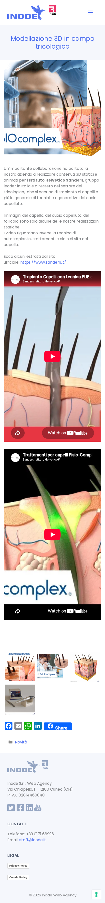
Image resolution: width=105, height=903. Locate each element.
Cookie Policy (18, 877)
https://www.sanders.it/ (43, 262)
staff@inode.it (32, 840)
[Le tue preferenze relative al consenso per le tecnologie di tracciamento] (96, 894)
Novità (21, 742)
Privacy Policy (18, 865)
